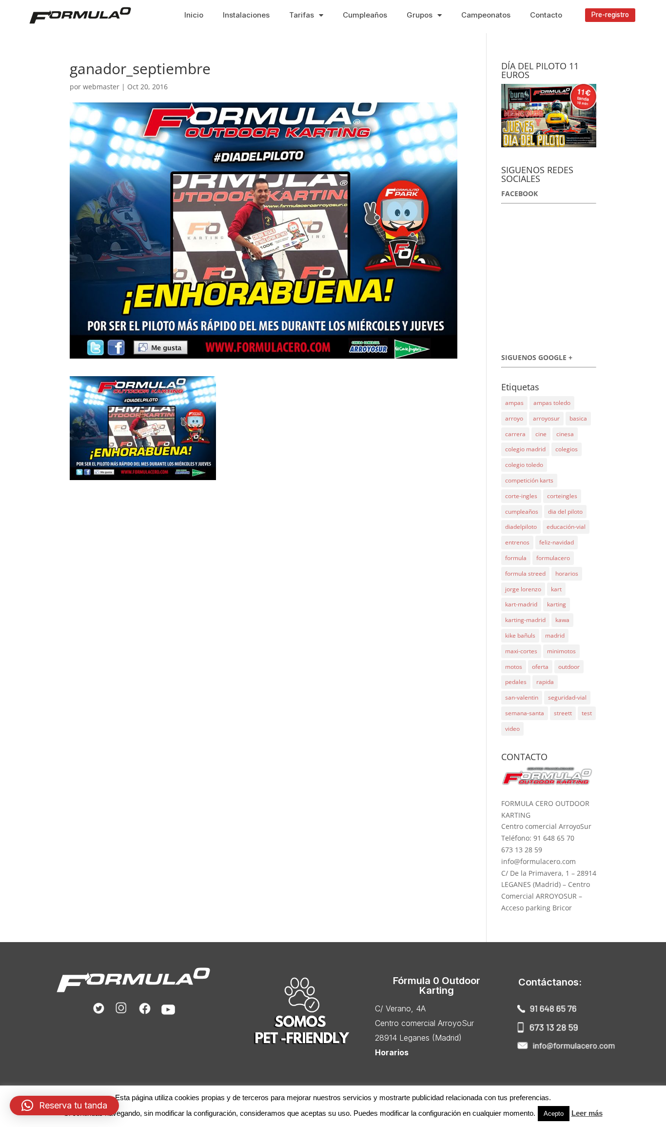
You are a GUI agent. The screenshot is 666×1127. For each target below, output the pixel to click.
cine (541, 434)
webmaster (101, 86)
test (587, 713)
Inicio (193, 15)
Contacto (546, 15)
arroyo (514, 418)
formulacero (553, 558)
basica (578, 418)
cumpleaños (521, 511)
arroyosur (546, 418)
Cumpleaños (365, 15)
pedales (516, 682)
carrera (515, 434)
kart (556, 589)
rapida (545, 682)
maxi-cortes (521, 651)
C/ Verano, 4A (400, 1008)
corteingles (562, 496)
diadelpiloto (521, 527)
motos (513, 667)
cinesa (565, 434)
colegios (566, 449)
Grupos (419, 15)
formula (516, 558)
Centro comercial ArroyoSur (424, 1023)
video (512, 728)
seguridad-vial (567, 697)
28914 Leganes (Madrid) (418, 1038)
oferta (540, 667)
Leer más (587, 1113)
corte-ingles (521, 496)
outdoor (569, 667)
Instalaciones (246, 15)
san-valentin (521, 697)
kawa (562, 620)
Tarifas (301, 15)
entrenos (517, 542)
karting (556, 604)
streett (563, 713)
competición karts (529, 480)
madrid (555, 635)
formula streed (525, 573)
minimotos (561, 651)
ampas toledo (551, 403)
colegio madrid (525, 449)
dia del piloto (565, 511)
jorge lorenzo (523, 589)
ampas (514, 403)
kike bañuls (520, 635)
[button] (610, 15)
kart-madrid (521, 604)
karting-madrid (525, 620)
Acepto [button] (554, 1113)
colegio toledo (524, 465)
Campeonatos (485, 15)
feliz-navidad (556, 542)
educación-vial (566, 527)
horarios (566, 573)
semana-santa (524, 713)
